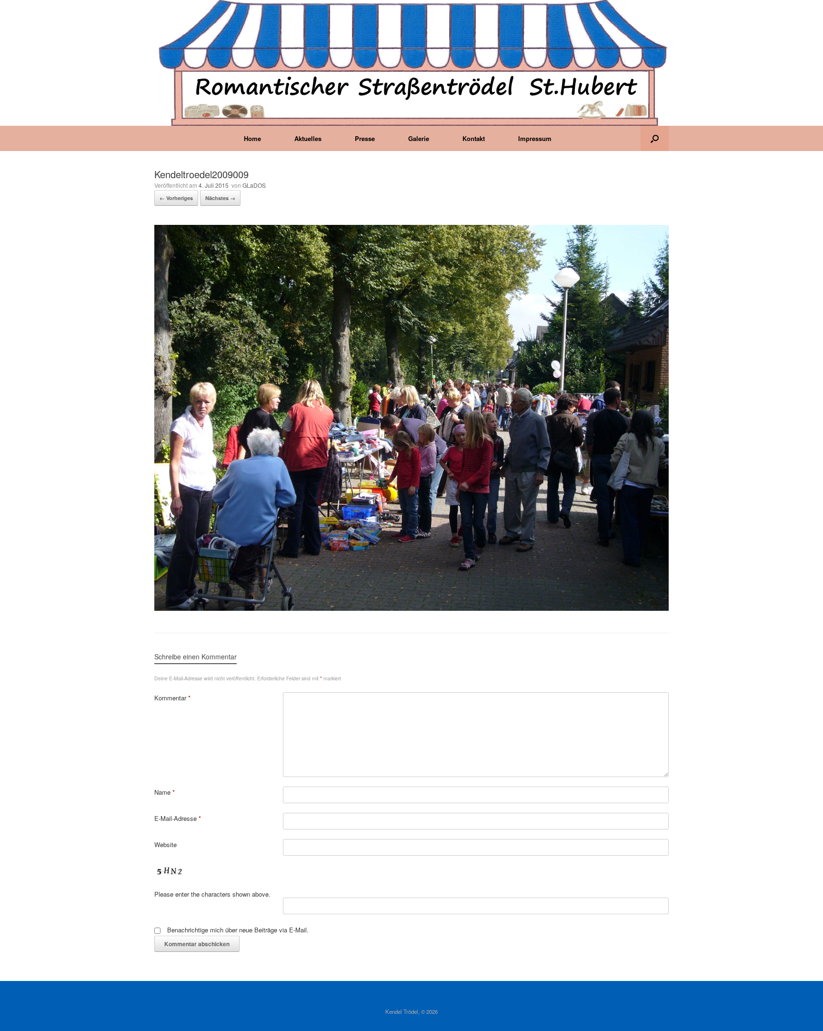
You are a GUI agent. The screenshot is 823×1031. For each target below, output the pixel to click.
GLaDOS (254, 185)
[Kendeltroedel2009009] (411, 608)
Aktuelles (307, 138)
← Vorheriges (176, 198)
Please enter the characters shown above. (212, 894)
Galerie (418, 138)
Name (164, 792)
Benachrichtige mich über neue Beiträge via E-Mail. (238, 929)
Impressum (535, 138)
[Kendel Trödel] (411, 63)
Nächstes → (220, 198)
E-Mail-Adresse (177, 818)
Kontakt (473, 138)
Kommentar (172, 697)
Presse (365, 138)
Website (165, 844)
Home (252, 138)
